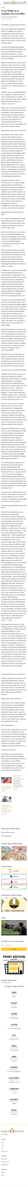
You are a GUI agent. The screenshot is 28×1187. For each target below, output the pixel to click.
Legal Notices (4, 1151)
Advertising (4, 1159)
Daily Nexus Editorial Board (10, 17)
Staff (2, 1142)
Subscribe (14, 949)
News (3, 7)
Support (4, 1169)
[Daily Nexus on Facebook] (2, 1134)
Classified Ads (4, 1164)
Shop (2, 1175)
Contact (4, 1156)
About (3, 1139)
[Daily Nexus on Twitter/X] (4, 1134)
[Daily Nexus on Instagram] (6, 1134)
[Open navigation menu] (25, 2)
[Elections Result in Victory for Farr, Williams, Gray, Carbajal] (19, 782)
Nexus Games (6, 866)
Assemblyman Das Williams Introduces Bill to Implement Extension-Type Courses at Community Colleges (6, 808)
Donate (3, 1172)
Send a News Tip (5, 1162)
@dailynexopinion (7, 982)
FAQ (2, 1148)
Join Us (3, 1145)
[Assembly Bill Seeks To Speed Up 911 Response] (6, 780)
